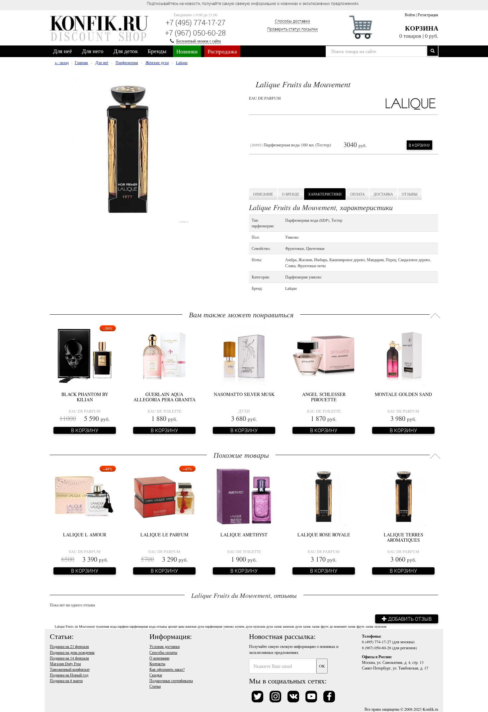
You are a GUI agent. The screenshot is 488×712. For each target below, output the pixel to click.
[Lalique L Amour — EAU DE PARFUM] (84, 495)
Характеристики (325, 194)
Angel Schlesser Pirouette (324, 396)
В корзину (419, 145)
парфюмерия (213, 626)
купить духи (243, 626)
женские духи (194, 626)
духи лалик (303, 626)
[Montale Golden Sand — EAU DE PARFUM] (403, 355)
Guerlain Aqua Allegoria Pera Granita (164, 396)
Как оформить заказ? (167, 669)
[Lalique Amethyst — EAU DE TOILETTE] (243, 495)
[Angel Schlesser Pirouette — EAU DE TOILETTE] (323, 355)
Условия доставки (164, 646)
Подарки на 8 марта (66, 680)
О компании (159, 658)
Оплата (357, 194)
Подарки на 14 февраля (69, 658)
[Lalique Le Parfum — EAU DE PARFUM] (164, 495)
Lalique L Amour (84, 534)
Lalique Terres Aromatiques (403, 537)
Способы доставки (292, 21)
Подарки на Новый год (69, 674)
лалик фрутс (356, 626)
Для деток (126, 51)
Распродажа (222, 51)
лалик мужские (376, 626)
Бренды (157, 51)
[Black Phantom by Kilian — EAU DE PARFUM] (85, 355)
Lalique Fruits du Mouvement (75, 626)
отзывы (161, 626)
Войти (410, 14)
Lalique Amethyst (244, 534)
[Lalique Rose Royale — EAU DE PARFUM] (324, 495)
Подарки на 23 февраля (69, 646)
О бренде (290, 194)
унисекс (228, 626)
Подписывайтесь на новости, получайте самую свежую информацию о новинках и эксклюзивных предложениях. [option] (253, 3)
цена (181, 626)
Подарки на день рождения (72, 652)
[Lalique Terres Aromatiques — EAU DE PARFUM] (403, 495)
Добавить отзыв (409, 618)
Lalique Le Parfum (164, 534)
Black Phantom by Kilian (84, 396)
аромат (172, 626)
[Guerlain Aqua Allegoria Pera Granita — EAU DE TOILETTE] (164, 355)
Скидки (155, 674)
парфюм (123, 626)
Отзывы (410, 194)
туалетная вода (106, 626)
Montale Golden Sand (403, 394)
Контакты (157, 663)
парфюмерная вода (142, 626)
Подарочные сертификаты (171, 680)
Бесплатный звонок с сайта (198, 40)
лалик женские (284, 626)
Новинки (187, 51)
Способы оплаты (163, 652)
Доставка (383, 194)
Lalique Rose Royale (323, 534)
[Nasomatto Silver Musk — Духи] (243, 355)
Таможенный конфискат (70, 669)
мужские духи (263, 626)
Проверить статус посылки (292, 29)
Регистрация (428, 14)
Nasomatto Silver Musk (244, 394)
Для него (93, 51)
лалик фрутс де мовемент (329, 626)
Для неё (62, 51)
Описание (263, 194)
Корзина (421, 28)
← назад (62, 62)
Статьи (155, 686)
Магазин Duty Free (65, 663)
